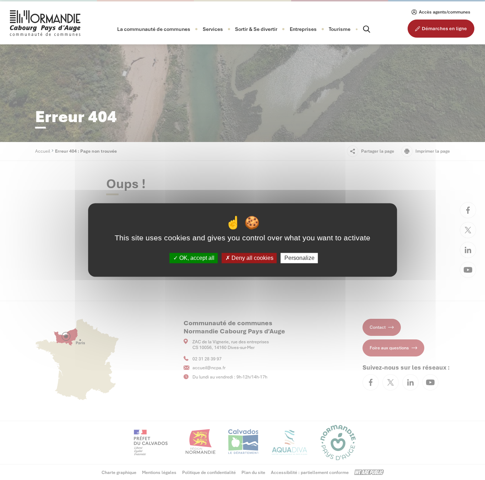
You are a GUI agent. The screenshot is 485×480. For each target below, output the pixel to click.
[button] (153, 29)
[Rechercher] (360, 29)
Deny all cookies (251, 258)
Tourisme (339, 29)
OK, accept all (196, 258)
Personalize (299, 258)
